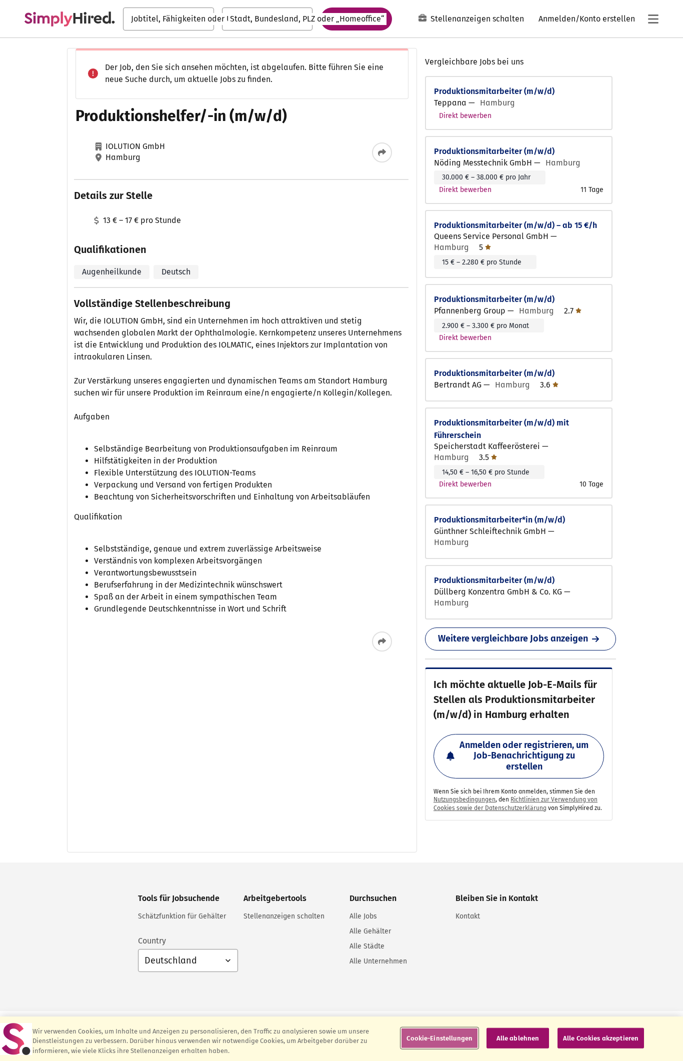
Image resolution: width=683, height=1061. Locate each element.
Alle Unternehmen (378, 961)
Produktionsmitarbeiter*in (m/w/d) (499, 519)
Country (152, 941)
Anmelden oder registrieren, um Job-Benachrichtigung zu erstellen (524, 756)
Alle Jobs (363, 916)
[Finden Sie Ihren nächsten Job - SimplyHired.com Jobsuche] (69, 19)
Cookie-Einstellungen (439, 1038)
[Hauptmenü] (653, 19)
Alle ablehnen (518, 1038)
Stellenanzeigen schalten (477, 19)
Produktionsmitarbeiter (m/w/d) (494, 91)
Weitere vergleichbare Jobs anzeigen (513, 638)
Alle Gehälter (370, 931)
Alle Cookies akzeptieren (600, 1038)
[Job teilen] (382, 152)
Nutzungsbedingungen (465, 799)
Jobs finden (356, 18)
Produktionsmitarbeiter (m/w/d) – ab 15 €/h (515, 225)
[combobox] (168, 19)
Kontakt (468, 916)
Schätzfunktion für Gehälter (182, 916)
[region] (341, 1038)
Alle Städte (367, 946)
